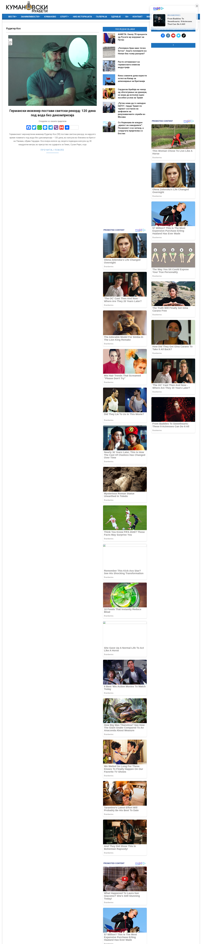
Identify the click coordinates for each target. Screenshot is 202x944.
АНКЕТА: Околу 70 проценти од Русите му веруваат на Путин (132, 37)
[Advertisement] (173, 67)
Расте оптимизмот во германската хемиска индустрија (129, 65)
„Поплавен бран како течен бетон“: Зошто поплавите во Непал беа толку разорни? (132, 51)
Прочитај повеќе (52, 150)
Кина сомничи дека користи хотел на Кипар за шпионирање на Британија (132, 78)
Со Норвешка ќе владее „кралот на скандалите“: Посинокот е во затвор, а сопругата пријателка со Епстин (131, 128)
